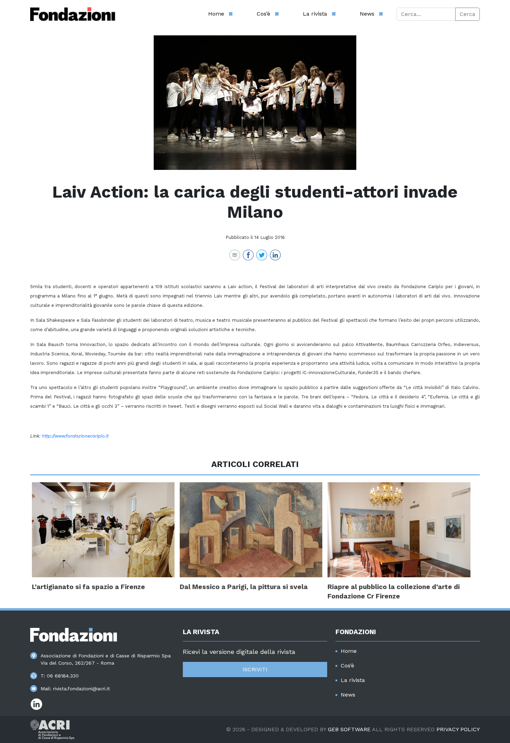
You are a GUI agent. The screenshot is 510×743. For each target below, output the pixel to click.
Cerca (467, 14)
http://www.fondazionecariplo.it (75, 436)
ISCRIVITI (255, 669)
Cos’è (263, 13)
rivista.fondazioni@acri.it (81, 688)
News (367, 13)
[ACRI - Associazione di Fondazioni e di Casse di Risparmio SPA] (52, 729)
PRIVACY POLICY (458, 729)
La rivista (315, 13)
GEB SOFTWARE (349, 729)
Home (216, 13)
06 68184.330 (63, 676)
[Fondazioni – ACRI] (72, 14)
